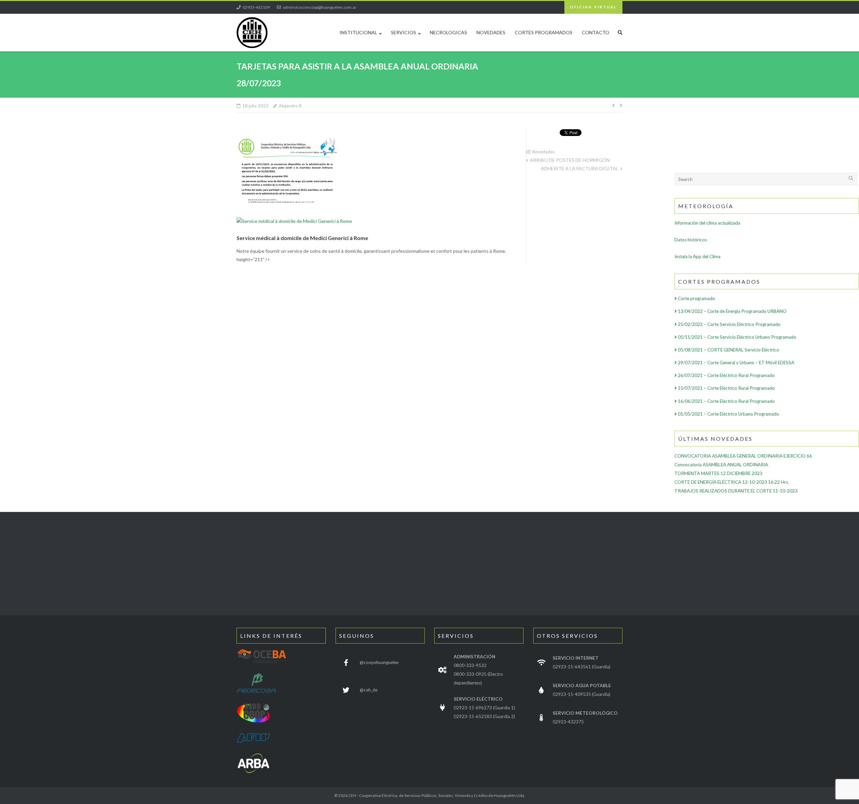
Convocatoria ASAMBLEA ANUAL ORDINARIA (721, 464)
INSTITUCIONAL (358, 32)
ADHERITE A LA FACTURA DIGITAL (579, 168)
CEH (352, 795)
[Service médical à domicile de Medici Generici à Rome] (294, 221)
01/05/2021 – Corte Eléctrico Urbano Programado (728, 414)
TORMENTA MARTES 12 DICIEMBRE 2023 (718, 473)
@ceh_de (368, 690)
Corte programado (696, 298)
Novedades (543, 151)
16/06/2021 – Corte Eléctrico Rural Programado (726, 401)
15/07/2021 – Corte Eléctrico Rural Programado (726, 388)
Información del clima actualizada (707, 223)
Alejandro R (290, 105)
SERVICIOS (403, 32)
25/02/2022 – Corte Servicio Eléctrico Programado (728, 324)
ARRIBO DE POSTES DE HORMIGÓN (570, 160)
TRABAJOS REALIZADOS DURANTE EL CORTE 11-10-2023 (736, 490)
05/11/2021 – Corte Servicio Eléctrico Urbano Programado (736, 337)
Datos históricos (690, 239)
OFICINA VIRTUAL (593, 7)
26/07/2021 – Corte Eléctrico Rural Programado (726, 375)
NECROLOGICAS (448, 32)
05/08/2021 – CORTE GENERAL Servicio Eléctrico (728, 349)
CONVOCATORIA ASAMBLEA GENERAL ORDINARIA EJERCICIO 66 (743, 456)
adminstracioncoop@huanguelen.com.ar (319, 7)
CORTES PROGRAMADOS (543, 32)
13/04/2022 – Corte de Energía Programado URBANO (732, 311)
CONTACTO (595, 32)
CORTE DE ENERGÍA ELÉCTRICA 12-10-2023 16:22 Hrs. (731, 482)
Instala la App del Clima (697, 256)
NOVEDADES (490, 32)
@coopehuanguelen (379, 662)
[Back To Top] (824, 788)
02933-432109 (256, 7)
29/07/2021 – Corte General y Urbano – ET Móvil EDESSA (735, 362)
